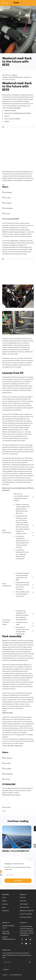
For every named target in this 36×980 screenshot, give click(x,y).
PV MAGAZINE (16, 108)
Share (4, 811)
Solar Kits (22, 897)
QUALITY (7, 116)
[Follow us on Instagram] (30, 939)
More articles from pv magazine (11, 795)
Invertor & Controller (26, 914)
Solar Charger (24, 904)
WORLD (6, 121)
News (4, 907)
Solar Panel (23, 901)
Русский (5, 969)
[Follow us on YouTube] (26, 944)
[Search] (6, 3)
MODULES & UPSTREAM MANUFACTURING (17, 113)
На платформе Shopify (16, 974)
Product (4, 901)
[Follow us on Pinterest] (22, 944)
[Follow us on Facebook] (22, 939)
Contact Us (5, 910)
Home (4, 897)
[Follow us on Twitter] (26, 939)
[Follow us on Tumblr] (30, 944)
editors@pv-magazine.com (15, 745)
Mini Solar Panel (24, 907)
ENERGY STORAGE (10, 110)
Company (5, 904)
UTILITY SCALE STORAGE (12, 119)
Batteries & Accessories (27, 910)
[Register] (29, 962)
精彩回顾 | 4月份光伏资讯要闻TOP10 (15, 851)
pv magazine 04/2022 (12, 219)
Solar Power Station (25, 917)
